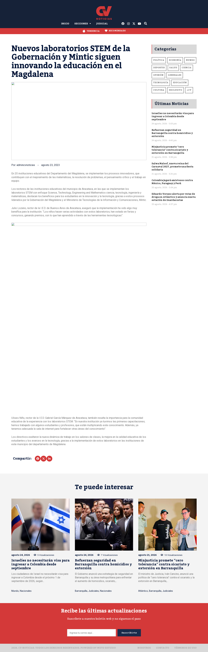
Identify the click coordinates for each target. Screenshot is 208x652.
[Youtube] (139, 23)
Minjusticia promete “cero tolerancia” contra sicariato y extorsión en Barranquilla (170, 150)
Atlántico (143, 591)
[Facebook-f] (123, 23)
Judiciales (93, 591)
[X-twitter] (134, 23)
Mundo (15, 591)
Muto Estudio (106, 648)
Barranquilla (81, 591)
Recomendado (117, 31)
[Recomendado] (106, 30)
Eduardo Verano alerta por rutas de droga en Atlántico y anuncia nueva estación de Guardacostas (173, 197)
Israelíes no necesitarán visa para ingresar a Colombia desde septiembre (173, 116)
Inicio (65, 23)
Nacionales (26, 591)
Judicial (102, 23)
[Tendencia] (84, 31)
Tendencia (93, 31)
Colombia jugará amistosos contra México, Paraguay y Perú (172, 182)
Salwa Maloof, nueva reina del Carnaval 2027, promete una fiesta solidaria (172, 166)
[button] (38, 459)
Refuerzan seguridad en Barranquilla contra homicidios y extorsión (172, 133)
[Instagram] (128, 23)
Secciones (81, 23)
